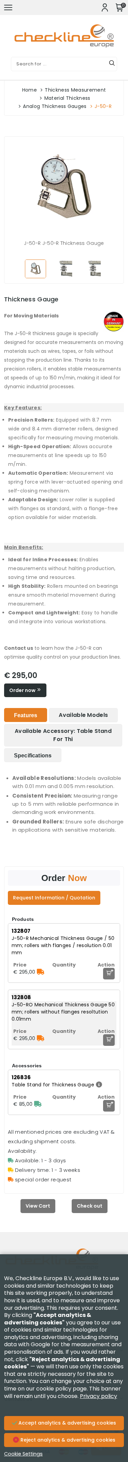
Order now (23, 690)
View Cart (38, 1205)
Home (29, 90)
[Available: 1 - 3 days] (38, 1104)
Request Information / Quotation (54, 897)
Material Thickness (67, 98)
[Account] (105, 7)
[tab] (25, 715)
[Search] (112, 64)
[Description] (98, 1084)
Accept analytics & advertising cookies (66, 1422)
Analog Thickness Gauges (54, 106)
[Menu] (8, 7)
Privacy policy (98, 1396)
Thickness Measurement (75, 90)
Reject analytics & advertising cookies (67, 1439)
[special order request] (40, 972)
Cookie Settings (23, 1453)
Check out (89, 1205)
